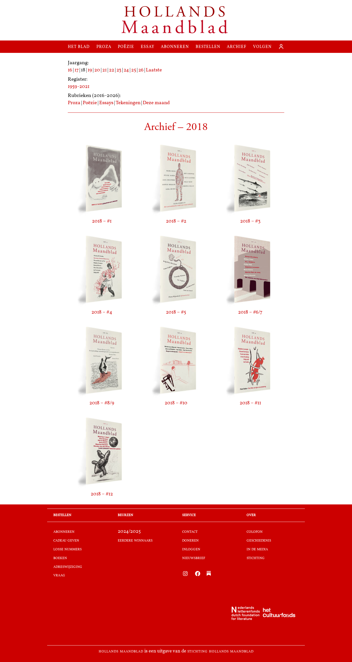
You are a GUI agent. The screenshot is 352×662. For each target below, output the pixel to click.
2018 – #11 (250, 403)
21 (104, 70)
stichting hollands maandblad (220, 651)
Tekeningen (128, 103)
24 (126, 70)
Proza (74, 103)
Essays (106, 103)
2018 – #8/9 (101, 403)
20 (97, 70)
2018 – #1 (102, 221)
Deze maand (156, 103)
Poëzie (90, 103)
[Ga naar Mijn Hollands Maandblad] (281, 47)
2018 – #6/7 (250, 312)
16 (70, 70)
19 (90, 70)
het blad (79, 47)
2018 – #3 (250, 221)
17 (76, 70)
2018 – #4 (101, 312)
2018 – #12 (102, 494)
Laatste (154, 70)
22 (111, 70)
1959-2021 (78, 86)
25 (133, 70)
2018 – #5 (176, 312)
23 (118, 70)
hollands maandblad (121, 651)
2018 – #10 (176, 403)
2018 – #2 (176, 221)
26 (141, 70)
